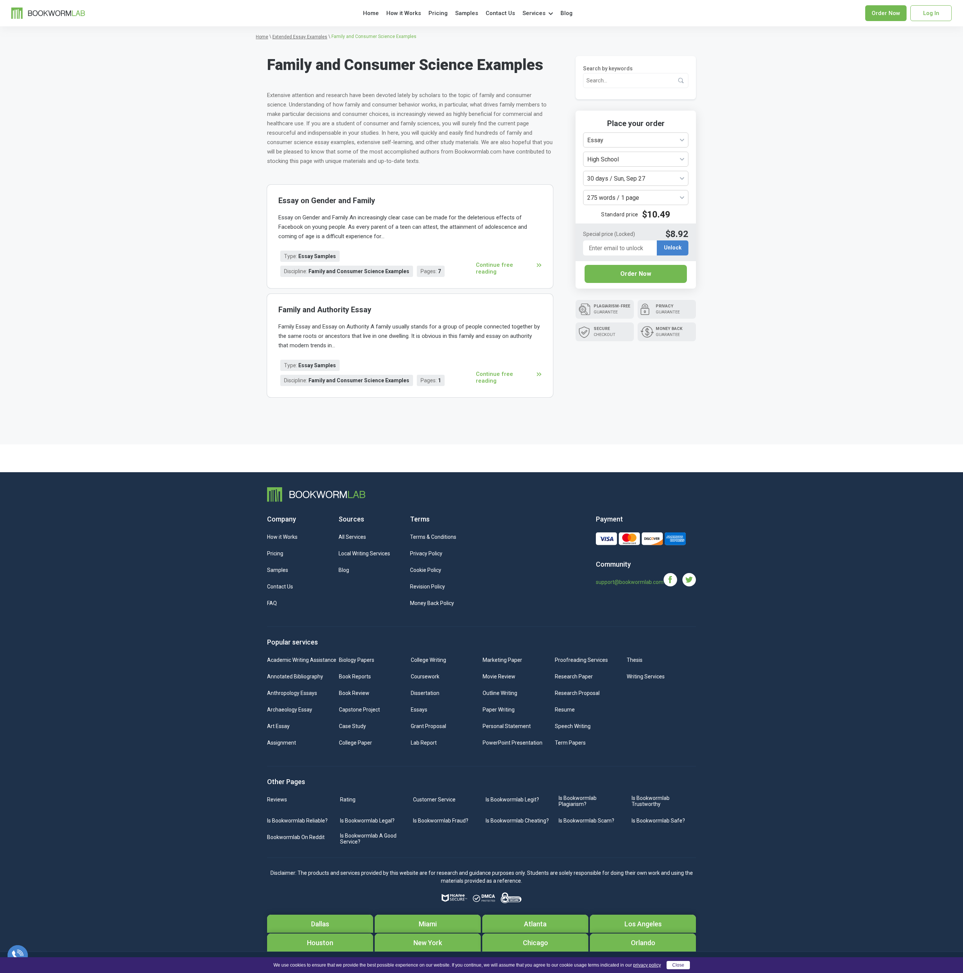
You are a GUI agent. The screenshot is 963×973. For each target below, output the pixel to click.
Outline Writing (500, 693)
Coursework (425, 676)
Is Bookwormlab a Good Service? (368, 839)
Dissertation (425, 693)
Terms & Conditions (433, 537)
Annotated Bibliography (295, 676)
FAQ (272, 603)
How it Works (403, 13)
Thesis (635, 660)
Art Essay (278, 726)
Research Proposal (577, 693)
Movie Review (499, 676)
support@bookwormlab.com (630, 582)
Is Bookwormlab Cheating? (517, 821)
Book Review (354, 693)
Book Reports (355, 676)
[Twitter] (689, 579)
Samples (466, 13)
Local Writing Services (364, 553)
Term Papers (570, 743)
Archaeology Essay (289, 710)
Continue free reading (494, 268)
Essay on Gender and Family (326, 200)
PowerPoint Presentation (512, 743)
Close (678, 965)
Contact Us (500, 13)
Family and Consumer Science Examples (358, 271)
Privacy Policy (426, 553)
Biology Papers (356, 660)
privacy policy (647, 965)
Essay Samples (317, 256)
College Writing (428, 660)
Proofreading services (581, 660)
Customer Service (434, 800)
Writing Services (646, 676)
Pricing (438, 13)
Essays (419, 710)
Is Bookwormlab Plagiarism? (578, 801)
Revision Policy (427, 587)
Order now (886, 13)
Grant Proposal (428, 726)
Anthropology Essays (292, 693)
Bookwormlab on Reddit (296, 837)
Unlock (673, 248)
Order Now (635, 273)
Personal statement (507, 726)
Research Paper (574, 676)
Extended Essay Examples (299, 37)
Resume (565, 710)
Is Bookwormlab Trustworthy (651, 801)
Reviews (277, 800)
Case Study (352, 726)
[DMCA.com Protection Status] (484, 898)
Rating (347, 800)
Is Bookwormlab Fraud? (440, 821)
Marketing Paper (502, 660)
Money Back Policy (432, 603)
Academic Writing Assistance (301, 660)
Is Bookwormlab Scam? (586, 821)
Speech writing (573, 726)
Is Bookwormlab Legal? (367, 821)
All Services (352, 537)
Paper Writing (499, 710)
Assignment (281, 743)
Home (371, 13)
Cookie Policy (425, 570)
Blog (566, 13)
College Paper (355, 743)
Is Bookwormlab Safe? (658, 821)
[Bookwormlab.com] (48, 12)
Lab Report (424, 743)
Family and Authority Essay (324, 309)
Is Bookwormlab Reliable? (297, 821)
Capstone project (359, 710)
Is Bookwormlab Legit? (512, 800)
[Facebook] (673, 579)
